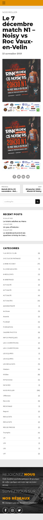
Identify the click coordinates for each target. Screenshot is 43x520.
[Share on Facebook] (14, 177)
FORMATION (8, 327)
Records (6, 401)
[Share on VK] (28, 177)
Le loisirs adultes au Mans (14, 221)
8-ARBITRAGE (8, 280)
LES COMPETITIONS (11, 343)
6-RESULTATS (8, 274)
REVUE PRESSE (9, 427)
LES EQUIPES (8, 353)
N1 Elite (5, 374)
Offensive (7, 396)
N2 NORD (7, 385)
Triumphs (6, 433)
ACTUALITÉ (7, 285)
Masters (6, 369)
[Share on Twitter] (19, 177)
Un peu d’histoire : (11, 227)
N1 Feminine (7, 380)
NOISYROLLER (9, 12)
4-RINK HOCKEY (9, 264)
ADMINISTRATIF (9, 306)
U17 (4, 454)
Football (6, 322)
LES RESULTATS (9, 364)
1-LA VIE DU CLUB (9, 253)
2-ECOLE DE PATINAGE (12, 258)
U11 (4, 438)
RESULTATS (7, 417)
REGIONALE (7, 406)
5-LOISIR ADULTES (10, 269)
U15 (4, 448)
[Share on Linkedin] (23, 177)
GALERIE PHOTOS (10, 332)
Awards (6, 316)
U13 (4, 443)
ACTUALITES (8, 301)
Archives (6, 311)
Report (6, 411)
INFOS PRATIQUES (10, 338)
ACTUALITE (7, 290)
